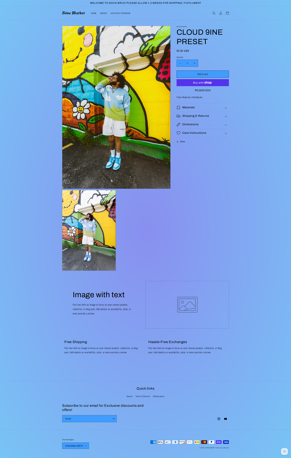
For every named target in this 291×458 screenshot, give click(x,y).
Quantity (180, 57)
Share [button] (182, 141)
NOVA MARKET (210, 448)
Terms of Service (142, 396)
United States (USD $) (74, 446)
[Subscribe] (113, 418)
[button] (214, 13)
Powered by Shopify (222, 448)
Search (130, 396)
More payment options (203, 90)
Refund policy (158, 396)
